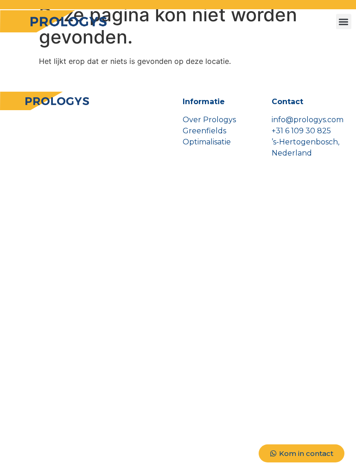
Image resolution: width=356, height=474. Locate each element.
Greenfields (204, 130)
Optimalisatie (207, 141)
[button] (343, 21)
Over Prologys (209, 119)
